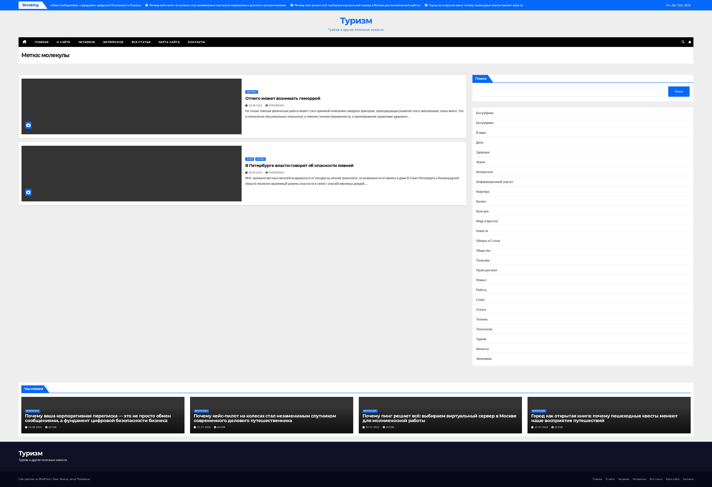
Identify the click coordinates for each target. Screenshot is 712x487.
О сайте (63, 42)
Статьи (481, 309)
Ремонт (481, 280)
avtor (52, 427)
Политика (483, 260)
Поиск (481, 79)
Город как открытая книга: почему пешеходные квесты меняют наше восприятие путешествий (604, 418)
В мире (481, 132)
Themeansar (83, 479)
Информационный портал (494, 181)
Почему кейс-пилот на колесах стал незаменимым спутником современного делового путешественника (265, 418)
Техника (481, 319)
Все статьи (141, 42)
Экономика (484, 358)
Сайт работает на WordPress (35, 479)
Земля (249, 159)
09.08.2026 (36, 427)
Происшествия (486, 270)
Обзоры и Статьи (488, 240)
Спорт (480, 299)
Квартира (483, 191)
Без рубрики (484, 113)
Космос (260, 159)
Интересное (113, 42)
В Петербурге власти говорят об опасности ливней (299, 165)
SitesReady (277, 105)
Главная (42, 42)
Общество (483, 250)
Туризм (356, 20)
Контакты (196, 42)
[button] (683, 42)
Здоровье (251, 92)
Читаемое (86, 42)
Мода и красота (487, 221)
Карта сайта (169, 42)
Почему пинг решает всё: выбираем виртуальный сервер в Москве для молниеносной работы (439, 418)
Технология (484, 329)
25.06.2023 (256, 105)
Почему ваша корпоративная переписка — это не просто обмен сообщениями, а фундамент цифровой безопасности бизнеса (98, 418)
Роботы (481, 290)
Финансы (482, 349)
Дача (479, 142)
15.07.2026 (542, 427)
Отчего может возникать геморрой (282, 98)
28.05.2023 (256, 172)
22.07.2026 (204, 427)
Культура (482, 211)
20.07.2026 (373, 427)
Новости (482, 231)
